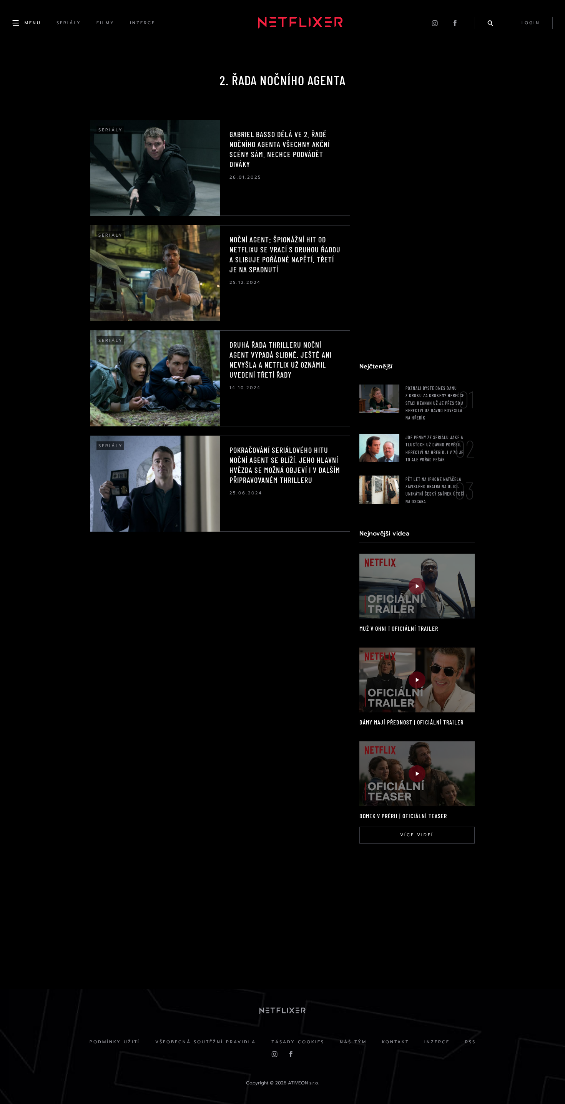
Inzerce (437, 1042)
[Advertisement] (417, 235)
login (531, 23)
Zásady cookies (297, 1042)
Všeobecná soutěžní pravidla (205, 1042)
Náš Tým (353, 1042)
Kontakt (395, 1042)
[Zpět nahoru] (544, 1083)
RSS (470, 1042)
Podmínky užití (115, 1042)
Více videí (417, 835)
